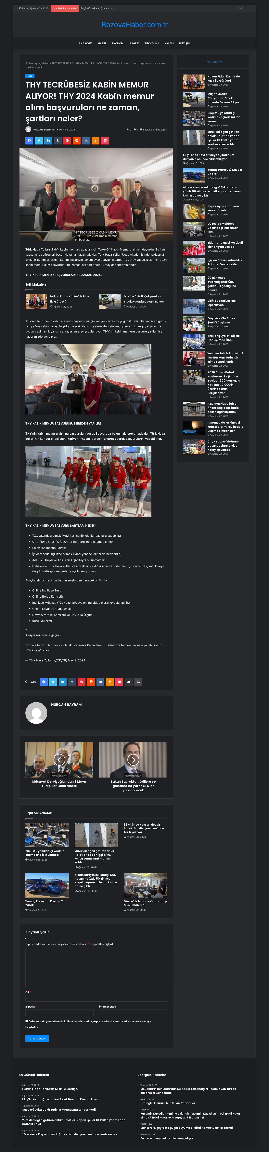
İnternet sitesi (108, 1006)
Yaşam (169, 43)
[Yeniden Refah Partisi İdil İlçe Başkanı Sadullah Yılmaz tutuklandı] (194, 358)
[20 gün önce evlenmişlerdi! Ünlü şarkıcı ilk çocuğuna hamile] (194, 283)
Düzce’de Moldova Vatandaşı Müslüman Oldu (145, 903)
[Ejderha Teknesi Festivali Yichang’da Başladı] (194, 248)
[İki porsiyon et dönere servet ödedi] (194, 211)
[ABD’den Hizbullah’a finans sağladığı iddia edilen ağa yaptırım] (194, 409)
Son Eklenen (213, 62)
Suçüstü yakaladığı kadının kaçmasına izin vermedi (111, 8)
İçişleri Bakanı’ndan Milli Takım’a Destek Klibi (225, 262)
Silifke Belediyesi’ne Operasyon (222, 303)
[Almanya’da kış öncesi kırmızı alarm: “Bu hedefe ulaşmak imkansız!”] (194, 428)
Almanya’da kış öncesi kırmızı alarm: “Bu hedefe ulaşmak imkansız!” (225, 427)
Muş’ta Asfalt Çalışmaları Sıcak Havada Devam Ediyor (223, 98)
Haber (102, 43)
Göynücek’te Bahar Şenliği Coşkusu (221, 320)
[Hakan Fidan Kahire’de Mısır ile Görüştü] (36, 301)
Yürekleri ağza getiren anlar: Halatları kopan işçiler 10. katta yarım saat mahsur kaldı (95, 856)
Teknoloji (152, 43)
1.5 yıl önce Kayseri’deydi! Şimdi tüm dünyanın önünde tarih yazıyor (144, 828)
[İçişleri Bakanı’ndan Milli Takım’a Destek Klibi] (194, 265)
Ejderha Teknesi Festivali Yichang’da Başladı (225, 245)
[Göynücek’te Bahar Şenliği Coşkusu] (194, 323)
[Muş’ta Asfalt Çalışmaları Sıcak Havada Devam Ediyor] (110, 301)
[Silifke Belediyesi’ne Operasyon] (194, 306)
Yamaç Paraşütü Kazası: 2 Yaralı (44, 903)
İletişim (184, 43)
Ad (28, 991)
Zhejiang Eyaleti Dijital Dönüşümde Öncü (224, 338)
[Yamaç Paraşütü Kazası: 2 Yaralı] (47, 885)
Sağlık (134, 43)
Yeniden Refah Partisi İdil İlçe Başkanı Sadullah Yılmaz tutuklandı (225, 357)
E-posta (31, 1006)
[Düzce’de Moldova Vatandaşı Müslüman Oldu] (145, 885)
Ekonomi (118, 43)
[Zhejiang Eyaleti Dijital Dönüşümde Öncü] (194, 341)
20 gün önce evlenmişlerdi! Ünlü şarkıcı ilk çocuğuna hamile (222, 284)
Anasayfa (85, 43)
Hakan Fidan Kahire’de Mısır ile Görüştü (224, 79)
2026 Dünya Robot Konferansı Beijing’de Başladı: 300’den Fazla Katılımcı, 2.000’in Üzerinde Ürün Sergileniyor (224, 382)
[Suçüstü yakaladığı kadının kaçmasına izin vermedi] (47, 835)
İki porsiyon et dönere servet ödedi (223, 208)
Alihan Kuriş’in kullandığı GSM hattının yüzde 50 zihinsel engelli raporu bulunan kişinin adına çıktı (96, 880)
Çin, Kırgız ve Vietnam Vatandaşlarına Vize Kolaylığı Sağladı (223, 446)
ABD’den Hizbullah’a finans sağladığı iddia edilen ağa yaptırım (223, 408)
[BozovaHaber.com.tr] (134, 25)
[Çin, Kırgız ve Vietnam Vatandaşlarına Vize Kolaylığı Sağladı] (194, 447)
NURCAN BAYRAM (43, 129)
